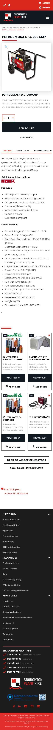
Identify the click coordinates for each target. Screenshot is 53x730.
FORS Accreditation (12, 585)
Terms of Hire (7, 716)
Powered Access (10, 536)
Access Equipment (11, 519)
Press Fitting (8, 541)
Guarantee (8, 634)
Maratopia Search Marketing (38, 727)
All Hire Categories (11, 547)
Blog (5, 574)
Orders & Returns (11, 606)
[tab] (7, 151)
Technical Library (11, 563)
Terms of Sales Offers (35, 716)
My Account (8, 623)
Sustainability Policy (12, 579)
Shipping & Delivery (12, 612)
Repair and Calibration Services (17, 617)
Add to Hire (26, 128)
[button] (44, 3)
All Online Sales (10, 552)
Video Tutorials (10, 568)
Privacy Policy (30, 718)
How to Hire (8, 601)
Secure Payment (11, 628)
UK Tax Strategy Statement (16, 590)
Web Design (9, 727)
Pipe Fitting (8, 530)
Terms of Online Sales (20, 716)
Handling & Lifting (11, 525)
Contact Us (8, 639)
